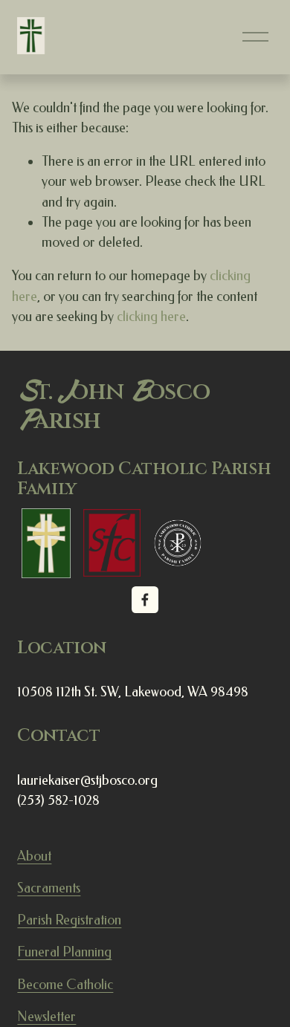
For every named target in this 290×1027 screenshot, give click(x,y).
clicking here (151, 316)
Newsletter (46, 1016)
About (34, 856)
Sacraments (48, 888)
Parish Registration (69, 920)
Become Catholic (65, 984)
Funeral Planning (64, 952)
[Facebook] (145, 599)
